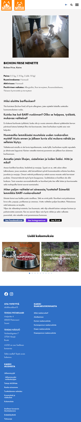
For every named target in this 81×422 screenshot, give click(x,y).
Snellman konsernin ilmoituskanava (11, 410)
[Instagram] (11, 294)
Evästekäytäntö (10, 415)
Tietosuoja (8, 419)
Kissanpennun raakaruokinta (45, 333)
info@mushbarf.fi (11, 307)
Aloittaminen (39, 317)
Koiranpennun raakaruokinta (45, 325)
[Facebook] (6, 294)
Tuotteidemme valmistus (13, 391)
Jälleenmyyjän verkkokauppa (10, 378)
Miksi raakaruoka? (41, 313)
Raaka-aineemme (11, 387)
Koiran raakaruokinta (42, 321)
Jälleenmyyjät (9, 373)
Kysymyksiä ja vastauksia (9, 396)
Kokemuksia (9, 401)
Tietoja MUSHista (10, 383)
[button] (77, 4)
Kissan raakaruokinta (42, 329)
